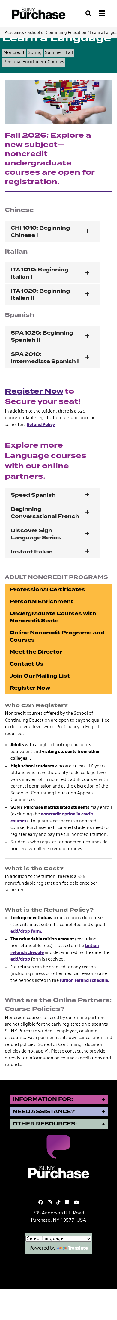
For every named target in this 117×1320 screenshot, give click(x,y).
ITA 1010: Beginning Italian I (39, 273)
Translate (78, 1248)
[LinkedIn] (67, 1202)
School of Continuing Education (57, 33)
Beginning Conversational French (45, 512)
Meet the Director (36, 652)
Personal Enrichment (42, 601)
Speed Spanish (33, 495)
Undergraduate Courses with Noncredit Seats (53, 617)
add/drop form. (26, 931)
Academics (14, 33)
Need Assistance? (44, 1111)
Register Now (34, 391)
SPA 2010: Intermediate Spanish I (45, 357)
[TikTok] (58, 1202)
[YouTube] (76, 1202)
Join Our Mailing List (40, 676)
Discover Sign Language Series (36, 534)
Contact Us (27, 664)
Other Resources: (45, 1124)
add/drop (20, 959)
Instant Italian (32, 552)
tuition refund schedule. (85, 980)
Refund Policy (41, 424)
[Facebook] (41, 1202)
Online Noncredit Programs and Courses (57, 636)
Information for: (43, 1099)
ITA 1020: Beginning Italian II (40, 294)
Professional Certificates (47, 589)
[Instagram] (49, 1202)
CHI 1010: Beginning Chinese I (40, 231)
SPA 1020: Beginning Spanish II (42, 336)
